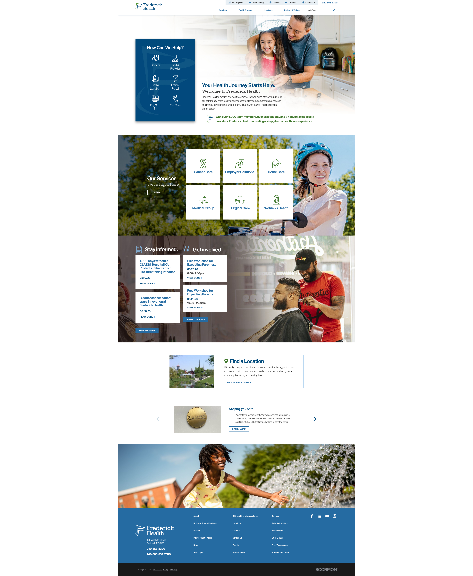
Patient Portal (277, 530)
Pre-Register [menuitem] (237, 2)
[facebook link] (312, 516)
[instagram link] (335, 516)
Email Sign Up (278, 538)
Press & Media (239, 552)
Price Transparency (280, 545)
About (196, 516)
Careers (236, 530)
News (196, 545)
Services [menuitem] (223, 10)
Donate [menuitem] (276, 2)
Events (236, 545)
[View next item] (315, 419)
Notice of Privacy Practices (205, 523)
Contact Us (237, 538)
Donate (197, 530)
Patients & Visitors (279, 523)
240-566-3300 (330, 2)
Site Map (173, 569)
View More (193, 277)
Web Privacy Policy (160, 569)
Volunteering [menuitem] (258, 2)
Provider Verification (280, 552)
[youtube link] (327, 516)
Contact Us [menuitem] (310, 2)
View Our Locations (239, 382)
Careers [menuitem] (292, 2)
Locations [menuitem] (268, 10)
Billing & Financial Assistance (245, 516)
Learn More (239, 429)
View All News (147, 330)
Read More (146, 283)
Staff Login (198, 552)
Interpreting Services (203, 538)
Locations (237, 523)
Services (275, 516)
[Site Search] (335, 10)
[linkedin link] (319, 516)
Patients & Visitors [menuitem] (292, 10)
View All (158, 192)
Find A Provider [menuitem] (245, 10)
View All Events (195, 319)
